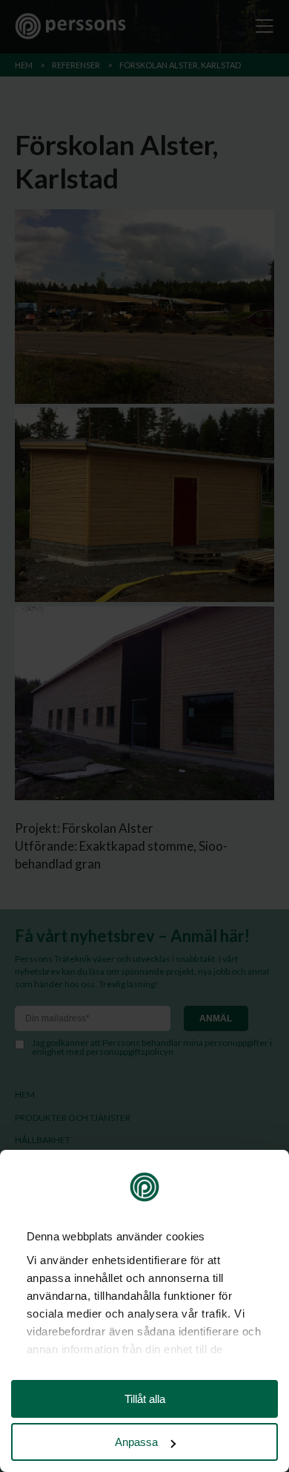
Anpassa (136, 1442)
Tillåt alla (144, 1399)
